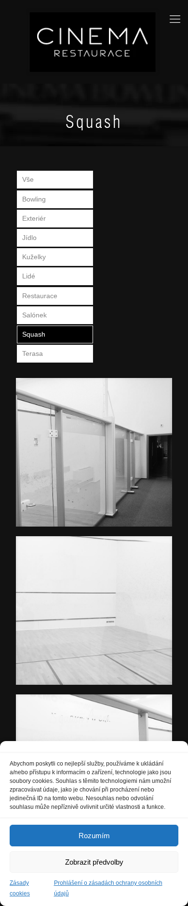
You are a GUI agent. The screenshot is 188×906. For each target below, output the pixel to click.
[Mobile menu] (175, 19)
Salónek (34, 315)
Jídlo (29, 237)
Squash (33, 334)
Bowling (34, 199)
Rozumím (94, 835)
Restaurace (39, 296)
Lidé (28, 276)
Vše (28, 179)
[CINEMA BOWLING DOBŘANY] (94, 41)
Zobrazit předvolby (94, 862)
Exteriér (34, 218)
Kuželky (34, 257)
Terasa (32, 353)
